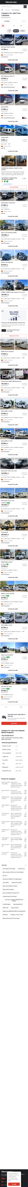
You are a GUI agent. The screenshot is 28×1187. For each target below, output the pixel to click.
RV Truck (5, 875)
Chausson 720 (21, 868)
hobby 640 (5, 914)
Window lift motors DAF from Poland (11, 918)
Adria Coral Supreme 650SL (9, 232)
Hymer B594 (4, 107)
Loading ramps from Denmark (10, 896)
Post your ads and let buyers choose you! (13, 322)
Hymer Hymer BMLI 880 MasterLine (11, 381)
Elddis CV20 (5, 907)
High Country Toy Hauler (8, 889)
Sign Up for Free (14, 336)
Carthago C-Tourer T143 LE (16, 914)
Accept (14, 1184)
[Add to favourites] (25, 59)
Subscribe (14, 723)
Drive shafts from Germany (9, 868)
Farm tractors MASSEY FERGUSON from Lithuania (14, 900)
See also (4, 865)
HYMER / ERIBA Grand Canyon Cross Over (13, 292)
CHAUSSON (15, 738)
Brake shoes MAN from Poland (10, 886)
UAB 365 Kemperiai (5, 243)
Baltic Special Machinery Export (8, 87)
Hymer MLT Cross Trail (7, 500)
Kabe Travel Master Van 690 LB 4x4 (11, 893)
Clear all (16, 31)
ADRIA (3, 738)
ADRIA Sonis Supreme (7, 351)
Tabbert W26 (4, 137)
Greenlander (4, 532)
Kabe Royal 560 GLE (17, 904)
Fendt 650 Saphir (6, 904)
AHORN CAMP (8, 738)
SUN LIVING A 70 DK (6, 411)
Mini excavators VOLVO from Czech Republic (13, 872)
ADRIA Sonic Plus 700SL (6, 797)
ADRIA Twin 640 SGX (7, 262)
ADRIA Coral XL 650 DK (7, 593)
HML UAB (3, 148)
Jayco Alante (6, 882)
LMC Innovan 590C (6, 686)
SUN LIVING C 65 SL (6, 625)
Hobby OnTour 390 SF (17, 882)
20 (21, 25)
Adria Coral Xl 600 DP (7, 655)
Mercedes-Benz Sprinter (8, 47)
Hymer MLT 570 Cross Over (9, 471)
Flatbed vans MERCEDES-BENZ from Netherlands (14, 911)
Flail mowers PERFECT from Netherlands (12, 879)
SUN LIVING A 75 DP (6, 441)
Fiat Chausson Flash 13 (7, 76)
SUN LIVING (8, 739)
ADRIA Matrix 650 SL (7, 562)
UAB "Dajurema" (4, 56)
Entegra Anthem (15, 907)
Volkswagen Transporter (8, 203)
